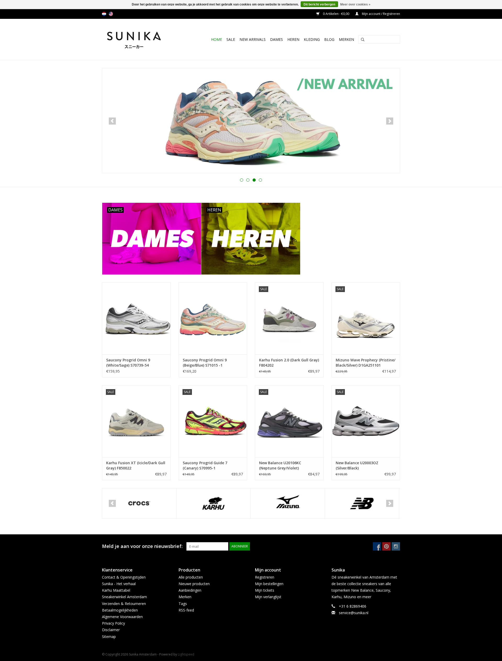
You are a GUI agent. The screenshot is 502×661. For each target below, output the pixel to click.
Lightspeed (186, 654)
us (111, 14)
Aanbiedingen (190, 590)
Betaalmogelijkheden (120, 610)
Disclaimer (111, 629)
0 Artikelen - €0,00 (336, 14)
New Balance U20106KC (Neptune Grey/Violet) (280, 465)
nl (104, 14)
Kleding (312, 39)
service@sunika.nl (353, 612)
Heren (293, 39)
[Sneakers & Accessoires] (139, 39)
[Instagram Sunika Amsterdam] (396, 546)
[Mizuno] (288, 503)
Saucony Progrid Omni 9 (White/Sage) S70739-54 (128, 362)
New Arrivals (252, 39)
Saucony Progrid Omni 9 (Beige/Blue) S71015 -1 (205, 362)
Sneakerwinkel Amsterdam (124, 596)
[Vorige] (112, 121)
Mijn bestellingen (269, 583)
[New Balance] (362, 503)
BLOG (329, 39)
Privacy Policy (113, 623)
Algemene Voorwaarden (122, 616)
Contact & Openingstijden (124, 577)
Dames (276, 39)
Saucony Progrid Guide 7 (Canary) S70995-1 (205, 465)
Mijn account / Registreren (380, 14)
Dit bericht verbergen (319, 4)
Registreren (264, 577)
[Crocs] (139, 503)
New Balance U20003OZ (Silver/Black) (357, 465)
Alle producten (191, 577)
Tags (183, 603)
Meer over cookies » (355, 4)
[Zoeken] (360, 39)
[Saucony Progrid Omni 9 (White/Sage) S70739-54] (136, 318)
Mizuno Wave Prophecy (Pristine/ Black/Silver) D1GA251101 (365, 362)
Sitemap (109, 636)
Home (216, 39)
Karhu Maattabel (116, 590)
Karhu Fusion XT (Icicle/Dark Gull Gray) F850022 (135, 465)
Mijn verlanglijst (268, 596)
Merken (346, 39)
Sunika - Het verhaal (119, 583)
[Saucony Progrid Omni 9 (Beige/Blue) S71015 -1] (213, 318)
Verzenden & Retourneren (124, 603)
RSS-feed (186, 610)
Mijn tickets (264, 590)
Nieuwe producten (194, 583)
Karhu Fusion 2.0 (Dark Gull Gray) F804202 (289, 362)
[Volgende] (389, 121)
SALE (230, 39)
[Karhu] (213, 503)
